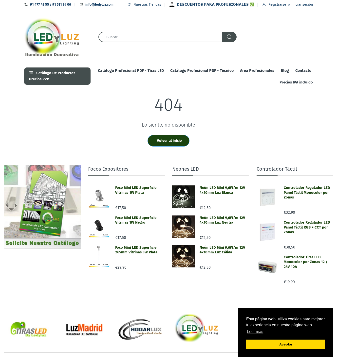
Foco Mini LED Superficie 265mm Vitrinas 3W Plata (136, 250)
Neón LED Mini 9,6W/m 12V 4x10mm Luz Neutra (222, 220)
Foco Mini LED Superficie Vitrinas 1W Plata (135, 190)
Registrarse (277, 4)
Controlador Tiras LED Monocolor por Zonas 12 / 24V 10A (306, 262)
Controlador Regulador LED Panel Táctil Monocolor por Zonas (307, 192)
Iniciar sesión (302, 4)
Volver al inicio (169, 140)
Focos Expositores (108, 169)
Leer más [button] (255, 331)
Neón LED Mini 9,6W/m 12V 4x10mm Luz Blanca (222, 190)
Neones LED (185, 169)
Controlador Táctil (277, 169)
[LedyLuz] (52, 36)
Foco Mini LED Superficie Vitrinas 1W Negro (135, 220)
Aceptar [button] (285, 344)
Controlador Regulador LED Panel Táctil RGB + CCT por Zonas (307, 227)
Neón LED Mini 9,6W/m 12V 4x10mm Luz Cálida (222, 250)
